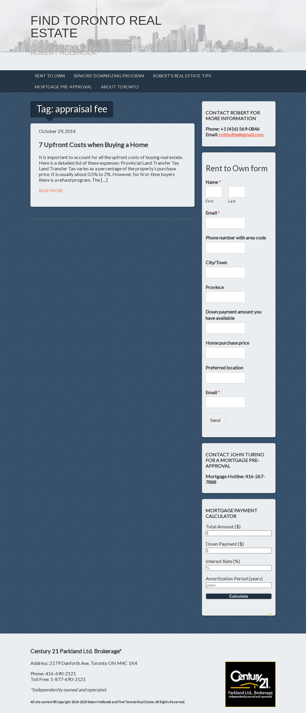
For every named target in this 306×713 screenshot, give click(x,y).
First (209, 201)
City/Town (216, 262)
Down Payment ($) (225, 544)
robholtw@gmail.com (241, 134)
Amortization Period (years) (234, 578)
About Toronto (120, 86)
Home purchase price (227, 342)
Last (231, 201)
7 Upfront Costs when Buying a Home (93, 144)
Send (215, 420)
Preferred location (224, 367)
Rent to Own (50, 75)
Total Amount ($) (223, 526)
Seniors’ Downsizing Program (109, 75)
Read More (51, 190)
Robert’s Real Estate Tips (182, 75)
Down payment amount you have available (233, 315)
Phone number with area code (236, 237)
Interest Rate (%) (223, 561)
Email (213, 212)
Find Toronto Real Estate (95, 26)
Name (213, 182)
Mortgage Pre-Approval (63, 86)
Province (215, 287)
